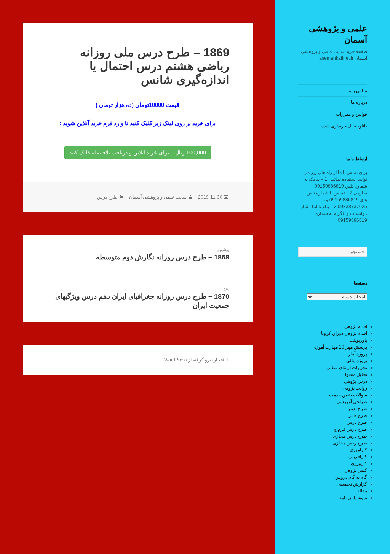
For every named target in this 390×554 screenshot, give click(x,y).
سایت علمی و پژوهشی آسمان (158, 197)
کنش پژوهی (355, 470)
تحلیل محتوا (356, 374)
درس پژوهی (355, 381)
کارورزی (359, 463)
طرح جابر (357, 415)
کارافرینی (357, 456)
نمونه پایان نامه (353, 497)
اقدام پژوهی (355, 326)
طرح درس (357, 422)
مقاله (362, 491)
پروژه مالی (356, 360)
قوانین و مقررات (351, 114)
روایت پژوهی (354, 388)
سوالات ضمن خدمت (348, 395)
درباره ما (359, 102)
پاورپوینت (358, 340)
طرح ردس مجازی (350, 443)
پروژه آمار (357, 354)
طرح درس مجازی (350, 436)
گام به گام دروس (351, 477)
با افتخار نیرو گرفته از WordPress (196, 360)
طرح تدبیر (357, 408)
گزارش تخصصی (351, 484)
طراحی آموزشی (351, 401)
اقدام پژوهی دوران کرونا (344, 333)
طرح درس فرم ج (350, 429)
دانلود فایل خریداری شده (344, 126)
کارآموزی (358, 449)
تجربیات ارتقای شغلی (346, 367)
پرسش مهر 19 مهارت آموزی (340, 347)
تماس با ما (357, 90)
